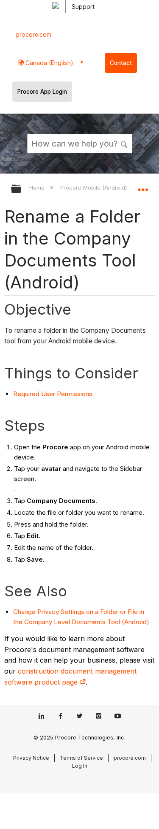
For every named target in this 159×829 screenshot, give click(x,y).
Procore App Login (42, 91)
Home (37, 187)
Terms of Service (81, 758)
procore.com (33, 34)
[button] (124, 143)
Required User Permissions (52, 394)
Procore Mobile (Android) (94, 187)
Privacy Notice (31, 758)
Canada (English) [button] (48, 62)
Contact (121, 63)
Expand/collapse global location (143, 186)
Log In (79, 766)
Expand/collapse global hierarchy (21, 189)
